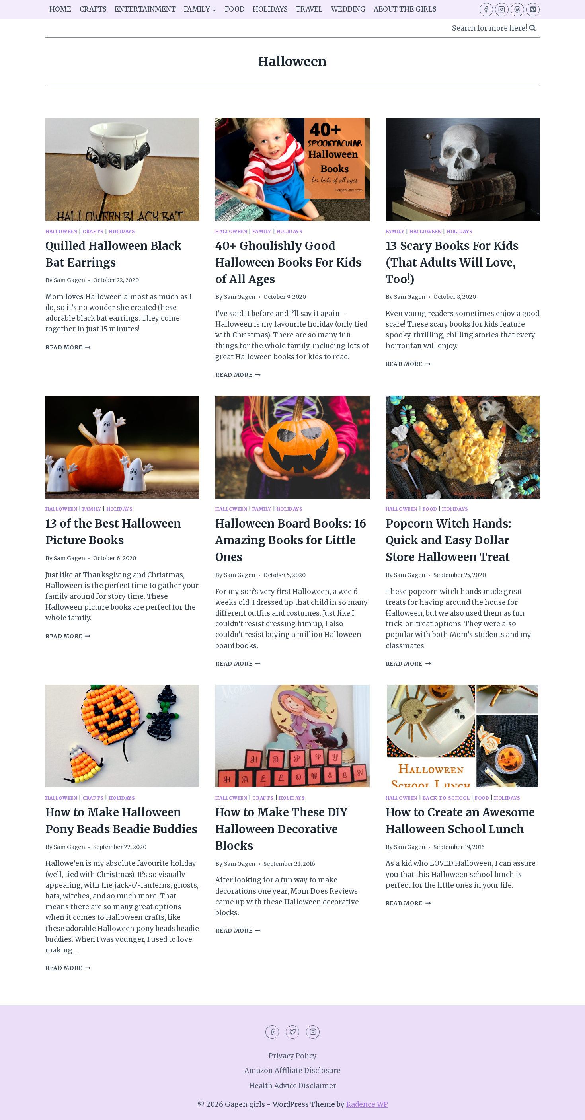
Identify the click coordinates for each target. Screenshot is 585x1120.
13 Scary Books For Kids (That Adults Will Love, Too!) (452, 262)
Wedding (348, 9)
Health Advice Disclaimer (292, 1085)
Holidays (270, 9)
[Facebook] (486, 9)
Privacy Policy (293, 1056)
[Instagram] (502, 9)
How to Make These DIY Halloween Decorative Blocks (281, 829)
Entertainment (145, 9)
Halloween (61, 231)
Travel (309, 9)
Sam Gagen (69, 280)
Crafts (93, 9)
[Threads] (517, 9)
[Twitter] (292, 1032)
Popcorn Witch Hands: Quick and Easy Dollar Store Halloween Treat (448, 540)
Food (235, 9)
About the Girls (405, 9)
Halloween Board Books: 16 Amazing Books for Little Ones (290, 540)
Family (261, 231)
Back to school (446, 798)
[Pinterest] (533, 9)
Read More (68, 347)
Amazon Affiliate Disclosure (292, 1070)
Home (60, 9)
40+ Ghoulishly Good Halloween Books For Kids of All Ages (288, 262)
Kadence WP (367, 1104)
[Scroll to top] (565, 1108)
